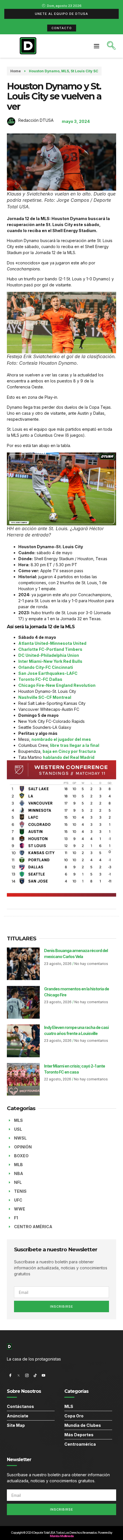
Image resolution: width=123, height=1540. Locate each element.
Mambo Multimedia (61, 1536)
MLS (65, 71)
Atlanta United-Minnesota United (52, 643)
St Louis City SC (84, 71)
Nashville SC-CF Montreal (44, 697)
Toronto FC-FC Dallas (40, 679)
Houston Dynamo (44, 71)
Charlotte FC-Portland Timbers (50, 649)
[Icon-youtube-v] (43, 1375)
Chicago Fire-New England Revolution (57, 685)
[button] (96, 46)
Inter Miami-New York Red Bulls (50, 661)
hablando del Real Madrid (68, 757)
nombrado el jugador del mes (61, 739)
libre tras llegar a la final (74, 745)
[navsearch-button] (111, 46)
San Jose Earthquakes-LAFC (48, 673)
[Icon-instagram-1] (26, 1375)
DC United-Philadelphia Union (48, 655)
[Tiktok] (35, 1375)
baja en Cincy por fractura (69, 751)
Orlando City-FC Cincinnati (45, 667)
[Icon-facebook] (10, 1375)
